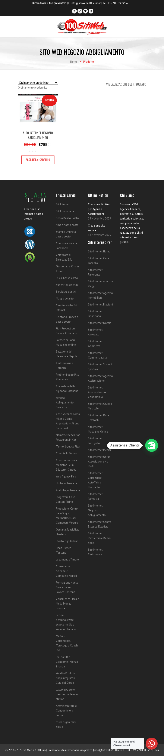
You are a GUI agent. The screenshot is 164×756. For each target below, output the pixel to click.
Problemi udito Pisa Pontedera (67, 377)
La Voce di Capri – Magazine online (66, 342)
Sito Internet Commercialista (97, 355)
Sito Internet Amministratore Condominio (97, 392)
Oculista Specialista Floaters (67, 532)
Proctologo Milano (67, 541)
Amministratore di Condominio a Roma (66, 710)
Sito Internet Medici (99, 450)
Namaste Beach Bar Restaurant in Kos (68, 437)
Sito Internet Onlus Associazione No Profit (99, 461)
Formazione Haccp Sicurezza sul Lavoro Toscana (67, 587)
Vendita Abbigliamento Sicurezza (65, 402)
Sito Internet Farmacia (95, 496)
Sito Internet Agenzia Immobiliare (100, 295)
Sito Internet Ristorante (95, 272)
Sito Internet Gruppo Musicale (100, 406)
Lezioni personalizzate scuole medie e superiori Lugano (66, 622)
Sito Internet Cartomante (95, 552)
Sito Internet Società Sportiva (100, 367)
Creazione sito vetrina (96, 228)
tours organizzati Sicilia (66, 724)
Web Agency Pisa (66, 476)
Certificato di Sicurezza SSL (64, 257)
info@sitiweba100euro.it (86, 3)
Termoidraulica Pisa (68, 446)
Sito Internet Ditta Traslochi (98, 418)
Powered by (157, 472)
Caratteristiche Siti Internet (67, 308)
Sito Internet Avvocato (95, 332)
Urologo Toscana (66, 483)
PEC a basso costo (67, 278)
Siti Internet (62, 204)
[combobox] (32, 87)
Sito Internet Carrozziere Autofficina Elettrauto (95, 480)
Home (74, 62)
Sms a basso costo (67, 225)
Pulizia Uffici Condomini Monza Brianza (67, 661)
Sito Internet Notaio (99, 323)
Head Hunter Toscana (63, 550)
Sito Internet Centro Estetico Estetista (99, 524)
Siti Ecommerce (65, 211)
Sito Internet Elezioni (100, 304)
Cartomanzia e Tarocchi (64, 365)
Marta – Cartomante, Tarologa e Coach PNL (67, 643)
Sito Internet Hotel (99, 251)
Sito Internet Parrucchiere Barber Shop (99, 538)
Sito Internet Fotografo (95, 441)
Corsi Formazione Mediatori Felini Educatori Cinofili (66, 464)
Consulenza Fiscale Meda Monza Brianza (67, 603)
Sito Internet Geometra (95, 343)
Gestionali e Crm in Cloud (67, 269)
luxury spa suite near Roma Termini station (67, 694)
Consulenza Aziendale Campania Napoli (66, 571)
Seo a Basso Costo (67, 218)
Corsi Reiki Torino (66, 453)
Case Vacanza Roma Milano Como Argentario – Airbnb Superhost (68, 421)
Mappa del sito (65, 298)
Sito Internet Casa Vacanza (98, 260)
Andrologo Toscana (68, 490)
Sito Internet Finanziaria (95, 314)
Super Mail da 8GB (67, 285)
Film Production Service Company (66, 331)
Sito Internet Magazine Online (98, 429)
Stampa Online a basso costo (66, 234)
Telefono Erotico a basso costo (67, 319)
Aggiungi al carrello (38, 159)
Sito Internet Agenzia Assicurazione (100, 378)
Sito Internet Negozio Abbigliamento (97, 510)
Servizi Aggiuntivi (66, 292)
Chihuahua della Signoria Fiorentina (67, 388)
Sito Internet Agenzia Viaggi (100, 284)
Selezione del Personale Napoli (66, 354)
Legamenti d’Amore (67, 559)
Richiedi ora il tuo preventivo (49, 3)
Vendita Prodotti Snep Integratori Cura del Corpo (65, 678)
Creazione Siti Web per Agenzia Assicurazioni (99, 209)
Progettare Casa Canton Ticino (65, 499)
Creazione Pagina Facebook (66, 246)
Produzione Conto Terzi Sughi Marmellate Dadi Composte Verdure (67, 516)
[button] (151, 445)
